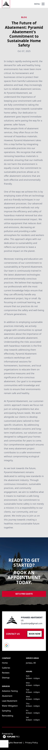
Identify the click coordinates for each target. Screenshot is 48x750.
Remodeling (7, 715)
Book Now (34, 633)
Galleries (6, 667)
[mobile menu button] (43, 4)
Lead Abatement (9, 700)
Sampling (6, 710)
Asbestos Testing (10, 691)
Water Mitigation (10, 705)
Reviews (5, 672)
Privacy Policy (31, 742)
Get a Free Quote (24, 593)
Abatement (7, 696)
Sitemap (6, 677)
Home (5, 662)
